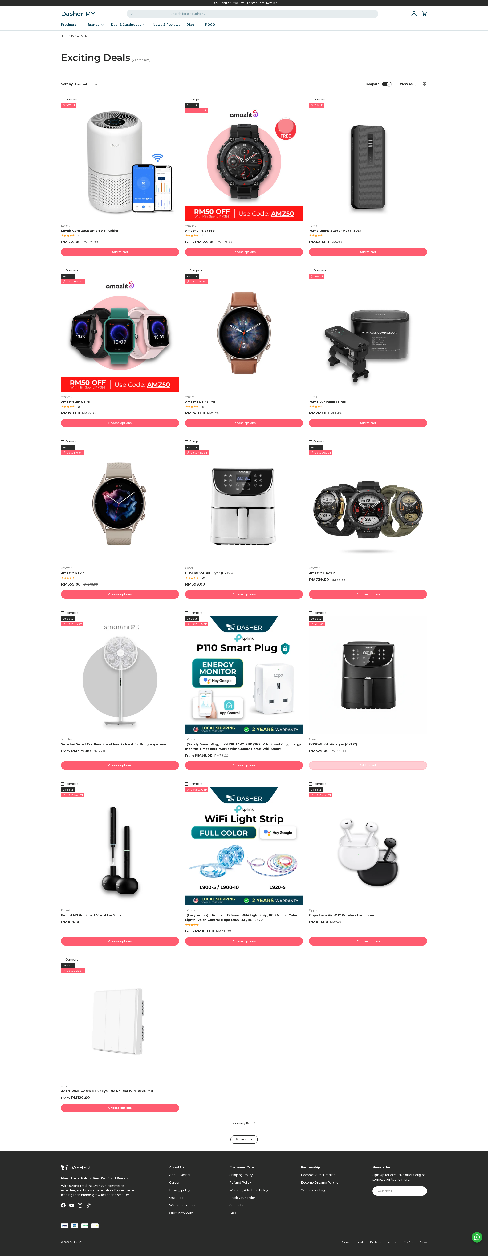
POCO (210, 24)
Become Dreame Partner (320, 1182)
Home (64, 36)
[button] (425, 14)
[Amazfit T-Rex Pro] (244, 162)
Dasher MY (76, 1242)
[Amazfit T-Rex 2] (368, 504)
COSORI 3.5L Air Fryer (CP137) (333, 744)
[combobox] (252, 14)
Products (68, 24)
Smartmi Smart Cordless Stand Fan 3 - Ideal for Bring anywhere (113, 744)
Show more (244, 1139)
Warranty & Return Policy (248, 1190)
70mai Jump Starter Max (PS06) (335, 231)
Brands (93, 24)
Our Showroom (181, 1213)
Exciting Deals (79, 36)
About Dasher (180, 1175)
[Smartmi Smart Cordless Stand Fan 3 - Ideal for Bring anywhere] (120, 675)
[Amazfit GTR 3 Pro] (244, 333)
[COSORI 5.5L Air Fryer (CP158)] (244, 504)
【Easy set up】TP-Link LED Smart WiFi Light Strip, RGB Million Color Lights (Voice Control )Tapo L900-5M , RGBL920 (241, 918)
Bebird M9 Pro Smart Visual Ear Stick (91, 915)
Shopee (346, 1242)
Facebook (375, 1242)
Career (174, 1182)
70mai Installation (182, 1205)
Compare (372, 84)
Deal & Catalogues (126, 24)
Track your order (242, 1198)
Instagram (392, 1242)
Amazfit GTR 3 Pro (200, 402)
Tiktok (423, 1242)
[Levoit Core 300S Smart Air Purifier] (120, 162)
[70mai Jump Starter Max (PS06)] (368, 162)
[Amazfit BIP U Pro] (120, 333)
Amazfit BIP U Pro (75, 402)
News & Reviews (166, 24)
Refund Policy (240, 1182)
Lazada (360, 1242)
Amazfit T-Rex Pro (200, 231)
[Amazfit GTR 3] (120, 504)
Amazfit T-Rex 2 (322, 573)
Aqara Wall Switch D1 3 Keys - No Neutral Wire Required (107, 1091)
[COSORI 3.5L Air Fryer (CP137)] (368, 675)
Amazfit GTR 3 (72, 573)
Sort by (67, 84)
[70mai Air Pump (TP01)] (368, 333)
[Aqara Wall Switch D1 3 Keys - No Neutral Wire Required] (120, 1022)
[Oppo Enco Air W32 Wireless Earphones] (368, 846)
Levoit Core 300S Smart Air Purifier (90, 231)
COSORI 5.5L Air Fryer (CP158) (209, 573)
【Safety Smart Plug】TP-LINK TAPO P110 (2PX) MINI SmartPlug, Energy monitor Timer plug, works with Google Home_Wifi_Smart (243, 746)
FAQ (232, 1213)
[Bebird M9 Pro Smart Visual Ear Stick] (120, 846)
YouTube (409, 1242)
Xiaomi (192, 24)
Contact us (237, 1205)
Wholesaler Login (314, 1190)
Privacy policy (179, 1190)
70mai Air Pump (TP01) (327, 402)
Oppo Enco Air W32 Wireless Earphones (342, 915)
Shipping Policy (241, 1175)
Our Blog (176, 1198)
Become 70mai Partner (319, 1175)
